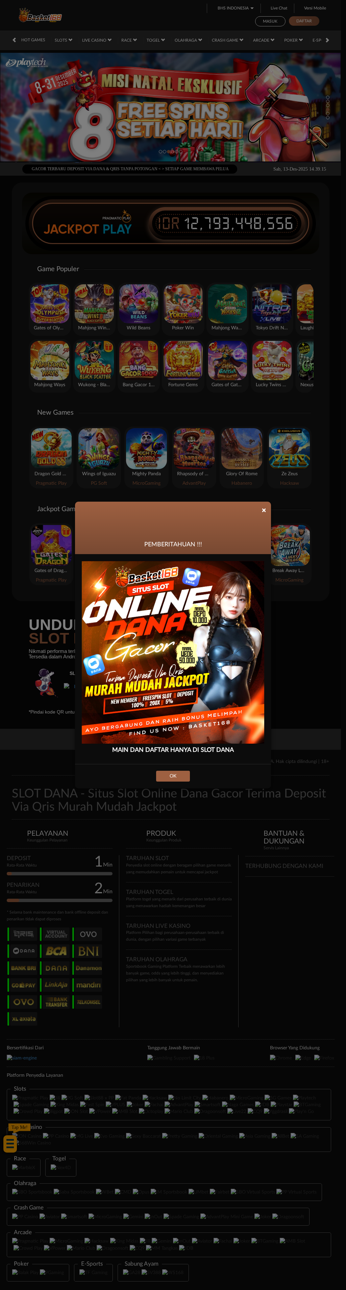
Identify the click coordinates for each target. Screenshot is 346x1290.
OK (173, 776)
